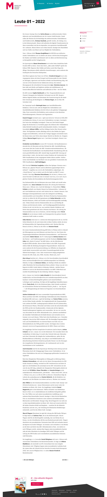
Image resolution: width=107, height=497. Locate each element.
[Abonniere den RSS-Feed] (94, 6)
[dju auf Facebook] (90, 6)
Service (51, 3)
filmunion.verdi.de (56, 494)
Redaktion (68, 490)
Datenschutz (55, 492)
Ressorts (41, 3)
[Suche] (36, 494)
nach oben (64, 460)
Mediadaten (62, 490)
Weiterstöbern (36, 484)
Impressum (54, 490)
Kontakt (75, 490)
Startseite (82, 51)
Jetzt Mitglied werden (89, 3)
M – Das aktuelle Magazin (42, 478)
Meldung (87, 51)
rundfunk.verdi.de (63, 492)
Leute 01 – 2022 (83, 53)
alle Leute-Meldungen (29, 460)
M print (57, 3)
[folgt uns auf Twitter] (43, 494)
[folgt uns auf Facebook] (41, 494)
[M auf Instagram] (92, 6)
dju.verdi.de (72, 492)
